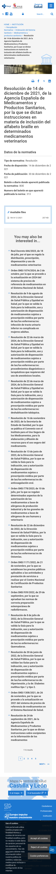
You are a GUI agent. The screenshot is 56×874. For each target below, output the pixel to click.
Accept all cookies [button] (39, 838)
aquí (7, 852)
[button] (16, 793)
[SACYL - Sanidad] (6, 6)
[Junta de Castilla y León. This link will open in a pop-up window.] (17, 6)
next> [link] (42, 764)
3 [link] (28, 759)
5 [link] (35, 759)
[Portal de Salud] (38, 5)
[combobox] (42, 14)
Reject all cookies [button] (39, 847)
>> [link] (48, 764)
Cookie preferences (39, 856)
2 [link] (24, 759)
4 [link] (31, 759)
